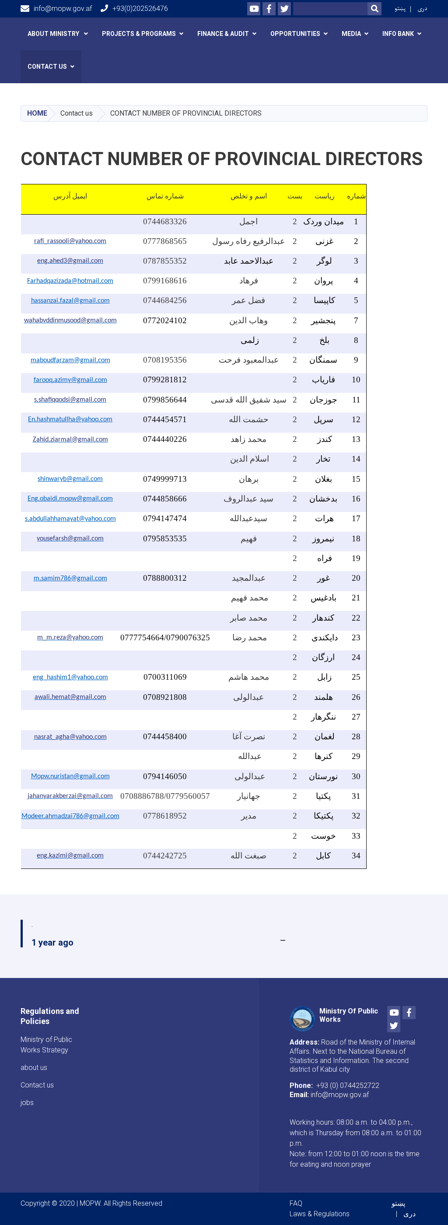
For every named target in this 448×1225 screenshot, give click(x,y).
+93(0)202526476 (140, 8)
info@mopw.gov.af (63, 8)
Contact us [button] (47, 66)
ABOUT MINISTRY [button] (54, 33)
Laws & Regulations (320, 1214)
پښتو (400, 8)
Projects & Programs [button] (139, 33)
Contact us (37, 1085)
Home (37, 113)
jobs (27, 1102)
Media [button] (351, 33)
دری (422, 8)
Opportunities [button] (295, 33)
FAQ (296, 1203)
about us (34, 1067)
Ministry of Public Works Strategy (46, 1044)
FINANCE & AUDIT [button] (223, 33)
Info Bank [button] (398, 33)
